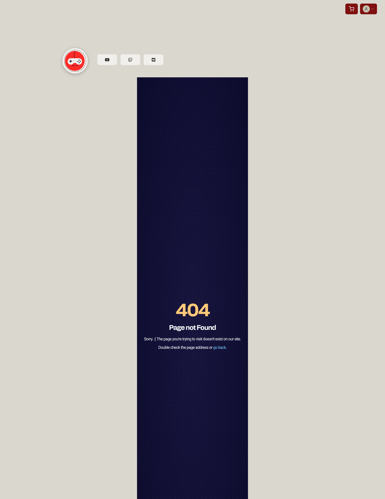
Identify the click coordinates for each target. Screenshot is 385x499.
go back (219, 347)
